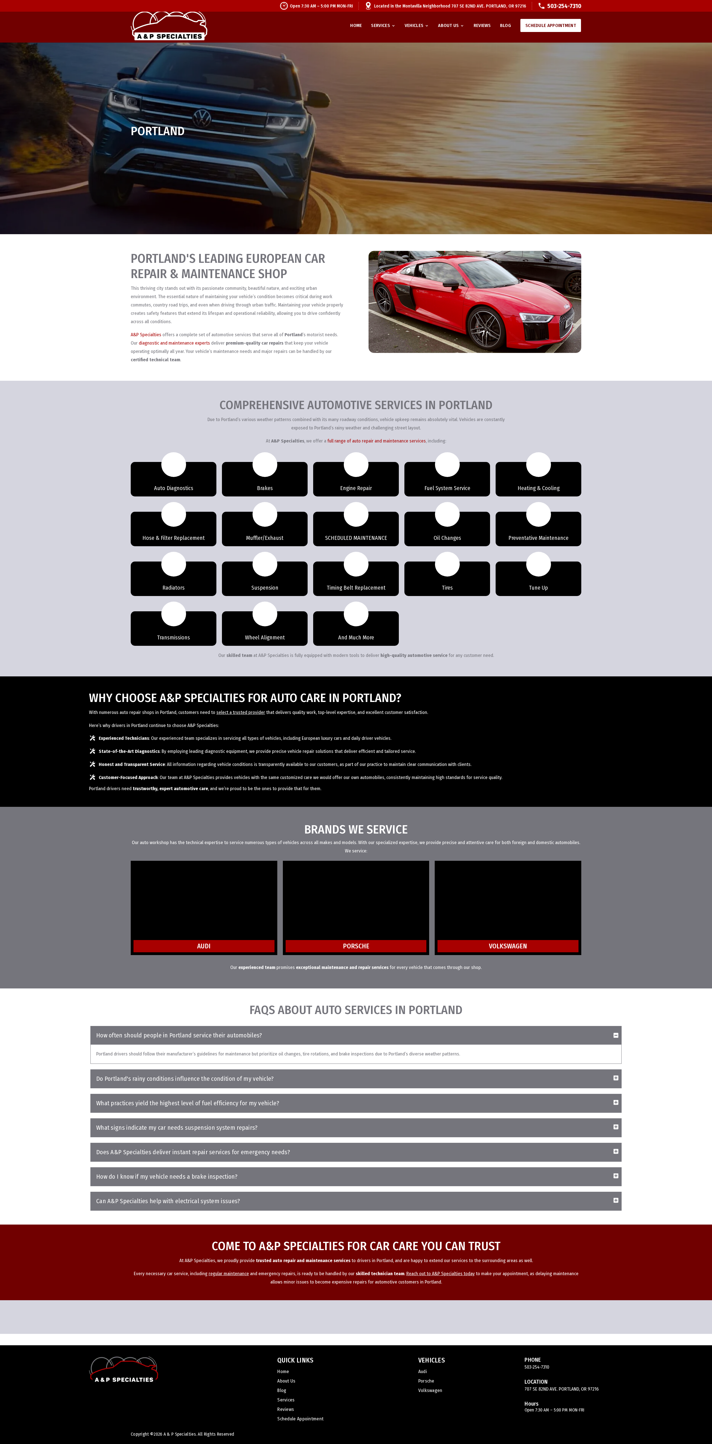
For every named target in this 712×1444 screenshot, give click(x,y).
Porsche (426, 1381)
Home (356, 26)
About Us (448, 26)
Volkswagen (430, 1391)
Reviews (482, 26)
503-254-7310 (564, 6)
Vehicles (414, 26)
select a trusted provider (240, 712)
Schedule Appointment (550, 25)
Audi (422, 1372)
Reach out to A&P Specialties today (440, 1274)
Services (380, 26)
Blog (505, 26)
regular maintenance (229, 1274)
